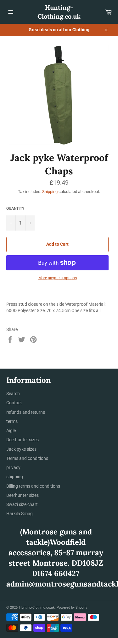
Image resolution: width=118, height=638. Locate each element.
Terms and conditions (27, 458)
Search (13, 393)
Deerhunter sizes (22, 439)
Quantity (15, 208)
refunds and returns (25, 412)
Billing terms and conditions (33, 486)
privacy (13, 467)
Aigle (11, 430)
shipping (14, 476)
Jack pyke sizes (21, 449)
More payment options (57, 278)
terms (12, 421)
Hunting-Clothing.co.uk (59, 11)
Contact (14, 402)
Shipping (50, 191)
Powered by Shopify (72, 607)
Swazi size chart (22, 504)
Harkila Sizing (19, 513)
